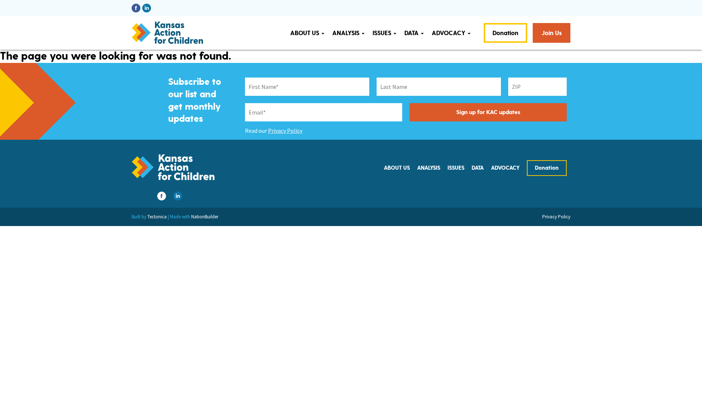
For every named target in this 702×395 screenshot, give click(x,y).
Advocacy (449, 33)
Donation (505, 33)
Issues (383, 33)
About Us (305, 33)
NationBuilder (204, 217)
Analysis (346, 33)
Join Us (551, 33)
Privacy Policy (285, 130)
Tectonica (157, 217)
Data (412, 33)
